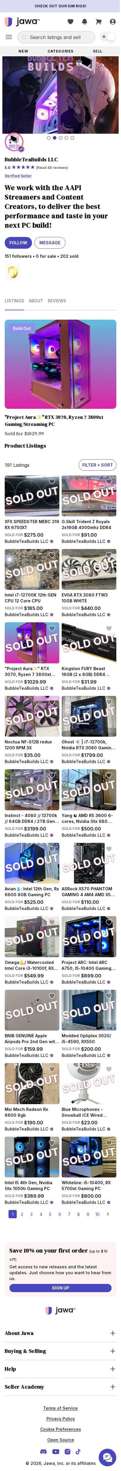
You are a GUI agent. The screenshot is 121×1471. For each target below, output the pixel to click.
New (22, 51)
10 (95, 1191)
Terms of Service (58, 1385)
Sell (94, 51)
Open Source (58, 1416)
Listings (14, 297)
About (36, 297)
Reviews (57, 297)
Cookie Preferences (58, 1406)
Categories (58, 51)
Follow (18, 239)
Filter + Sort (93, 458)
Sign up (58, 1264)
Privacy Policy (58, 1395)
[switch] (103, 36)
